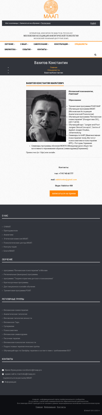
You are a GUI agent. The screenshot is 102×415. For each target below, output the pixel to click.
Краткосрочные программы (16, 282)
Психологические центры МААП (18, 243)
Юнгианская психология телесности (20, 342)
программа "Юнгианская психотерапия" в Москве (26, 270)
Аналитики (8, 235)
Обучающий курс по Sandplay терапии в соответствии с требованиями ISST (37, 351)
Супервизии (9, 326)
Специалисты (81, 44)
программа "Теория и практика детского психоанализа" (28, 278)
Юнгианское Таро (11, 322)
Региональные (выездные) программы (21, 274)
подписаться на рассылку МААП (17, 378)
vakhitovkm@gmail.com (66, 180)
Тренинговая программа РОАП (17, 290)
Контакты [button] (42, 49)
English (93, 23)
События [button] (26, 49)
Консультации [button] (61, 44)
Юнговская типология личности (18, 318)
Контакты (61, 407)
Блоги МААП (9, 251)
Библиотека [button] (10, 49)
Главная (53, 67)
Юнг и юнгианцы (11, 23)
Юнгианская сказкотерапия (16, 310)
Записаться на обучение (29, 23)
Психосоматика (11, 330)
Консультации (10, 247)
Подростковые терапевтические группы (22, 346)
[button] (95, 54)
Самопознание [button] (41, 44)
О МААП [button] (23, 44)
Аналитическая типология (15, 314)
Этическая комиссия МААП (16, 239)
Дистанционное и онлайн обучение (19, 287)
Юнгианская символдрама (15, 334)
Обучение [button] (9, 44)
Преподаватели (11, 231)
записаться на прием (64, 193)
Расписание (45, 23)
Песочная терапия (12, 338)
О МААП (7, 227)
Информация (10, 382)
